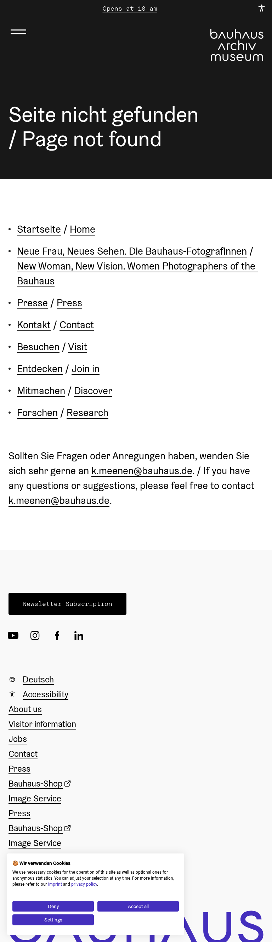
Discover (93, 390)
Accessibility (45, 694)
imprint (55, 884)
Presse (32, 302)
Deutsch (38, 679)
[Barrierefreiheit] (261, 8)
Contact (77, 324)
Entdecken (40, 368)
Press (69, 302)
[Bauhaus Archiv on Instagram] (36, 635)
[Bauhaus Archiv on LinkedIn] (80, 635)
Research (87, 412)
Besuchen (38, 346)
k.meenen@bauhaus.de (141, 470)
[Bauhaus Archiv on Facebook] (58, 635)
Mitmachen (41, 390)
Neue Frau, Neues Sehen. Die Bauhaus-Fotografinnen (132, 251)
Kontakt (34, 324)
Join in (86, 368)
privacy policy (84, 884)
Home (82, 229)
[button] (67, 604)
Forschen (37, 412)
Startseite (39, 229)
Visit (77, 346)
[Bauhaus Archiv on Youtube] (14, 635)
